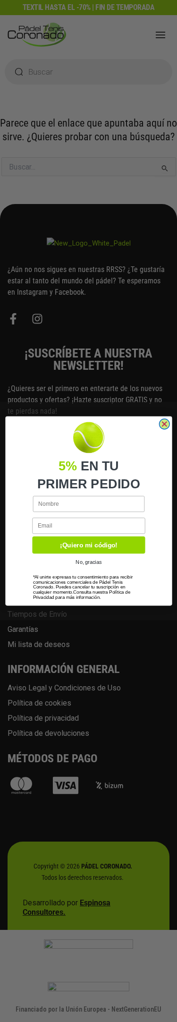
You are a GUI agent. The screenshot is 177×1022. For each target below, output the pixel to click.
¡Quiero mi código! (88, 545)
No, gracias (88, 562)
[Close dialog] (164, 424)
